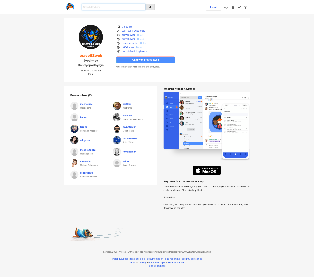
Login (226, 7)
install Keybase (120, 258)
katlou (83, 117)
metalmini (85, 161)
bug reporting (172, 258)
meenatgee (86, 104)
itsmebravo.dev (130, 43)
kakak (126, 161)
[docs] (245, 7)
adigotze (85, 140)
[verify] (239, 7)
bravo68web (129, 35)
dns (144, 43)
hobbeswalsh (130, 138)
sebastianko (87, 173)
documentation (155, 258)
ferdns (83, 127)
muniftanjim (129, 127)
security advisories (192, 258)
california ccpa (157, 262)
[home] (70, 6)
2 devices (127, 27)
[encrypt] (233, 7)
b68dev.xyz (128, 47)
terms (133, 262)
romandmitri (129, 151)
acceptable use (176, 262)
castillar (127, 104)
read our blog (137, 258)
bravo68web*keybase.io (135, 51)
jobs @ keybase (157, 265)
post (141, 39)
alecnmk (127, 115)
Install (213, 7)
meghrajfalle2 (88, 150)
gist (141, 35)
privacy (142, 262)
